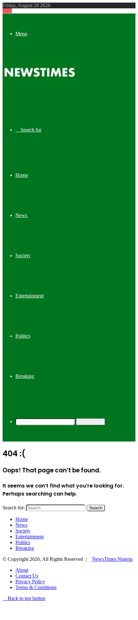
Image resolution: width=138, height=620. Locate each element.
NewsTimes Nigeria (112, 559)
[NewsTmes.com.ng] (39, 84)
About (21, 570)
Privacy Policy (30, 581)
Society (22, 255)
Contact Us (26, 576)
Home (21, 175)
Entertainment (29, 295)
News (21, 215)
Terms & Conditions (35, 587)
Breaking (24, 376)
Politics (22, 336)
